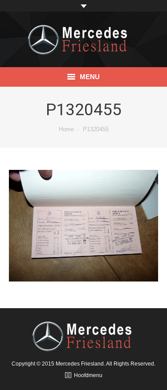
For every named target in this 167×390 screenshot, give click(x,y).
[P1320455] (83, 225)
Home (66, 129)
